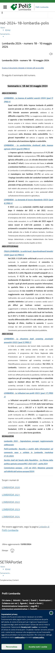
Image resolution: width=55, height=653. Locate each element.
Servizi (25, 600)
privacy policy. (38, 637)
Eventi (33, 600)
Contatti (33, 608)
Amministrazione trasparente (15, 606)
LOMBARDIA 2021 (11, 494)
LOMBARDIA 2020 (11, 487)
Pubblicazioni (45, 600)
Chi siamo (6, 600)
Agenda (23, 603)
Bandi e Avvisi (35, 603)
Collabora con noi (9, 603)
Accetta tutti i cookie (38, 646)
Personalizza (11, 646)
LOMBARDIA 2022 (11, 502)
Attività (16, 600)
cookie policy (20, 637)
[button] (50, 54)
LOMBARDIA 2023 (11, 509)
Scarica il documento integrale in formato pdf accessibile (23, 68)
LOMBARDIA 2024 (11, 516)
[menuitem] (30, 30)
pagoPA (34, 606)
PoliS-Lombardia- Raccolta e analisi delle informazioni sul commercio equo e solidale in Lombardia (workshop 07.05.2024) (28, 452)
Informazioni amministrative (14, 608)
